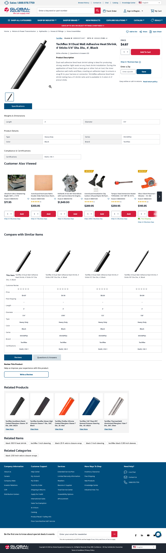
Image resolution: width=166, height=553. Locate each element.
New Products (90, 480)
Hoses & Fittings (57, 31)
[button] (149, 2)
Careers (7, 476)
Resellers (61, 480)
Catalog (115, 3)
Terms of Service (107, 539)
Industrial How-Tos (92, 489)
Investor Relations (10, 485)
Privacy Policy (95, 539)
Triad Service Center (65, 489)
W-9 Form (34, 507)
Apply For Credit (37, 494)
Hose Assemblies (74, 31)
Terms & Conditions (78, 550)
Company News (9, 480)
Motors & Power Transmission (24, 31)
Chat (107, 3)
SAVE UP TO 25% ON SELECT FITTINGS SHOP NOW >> (83, 26)
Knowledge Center (128, 3)
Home (6, 31)
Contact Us (97, 3)
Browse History (83, 3)
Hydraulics (43, 31)
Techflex (59, 38)
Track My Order (36, 485)
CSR (5, 489)
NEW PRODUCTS (93, 20)
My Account (35, 476)
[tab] (18, 106)
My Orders (35, 480)
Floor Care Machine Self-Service (43, 521)
